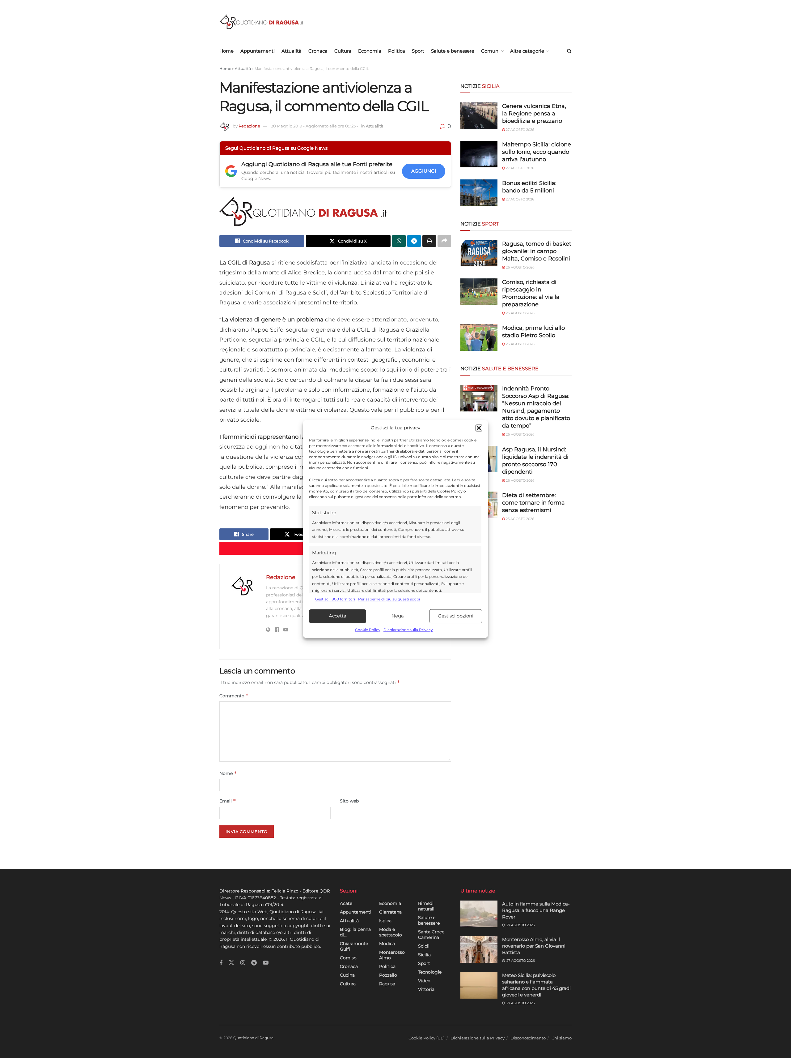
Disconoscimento (528, 1037)
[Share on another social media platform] (444, 241)
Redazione (249, 125)
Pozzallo (388, 975)
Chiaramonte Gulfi (354, 946)
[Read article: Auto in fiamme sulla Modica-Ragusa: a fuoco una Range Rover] (478, 914)
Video (424, 980)
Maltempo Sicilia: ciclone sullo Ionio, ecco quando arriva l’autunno (536, 152)
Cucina (347, 975)
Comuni (490, 51)
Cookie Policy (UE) (426, 1037)
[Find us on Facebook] (220, 962)
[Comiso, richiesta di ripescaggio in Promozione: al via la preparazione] (478, 291)
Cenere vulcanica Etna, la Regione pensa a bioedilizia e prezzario (534, 113)
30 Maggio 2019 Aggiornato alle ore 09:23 (314, 125)
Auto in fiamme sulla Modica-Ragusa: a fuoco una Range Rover (536, 910)
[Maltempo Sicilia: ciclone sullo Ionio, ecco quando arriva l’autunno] (478, 154)
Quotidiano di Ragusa (253, 1037)
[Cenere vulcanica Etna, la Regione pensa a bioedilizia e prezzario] (478, 115)
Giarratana (390, 912)
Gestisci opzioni (455, 616)
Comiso (348, 958)
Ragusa (387, 984)
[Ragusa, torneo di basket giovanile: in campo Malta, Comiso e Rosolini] (478, 253)
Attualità (291, 51)
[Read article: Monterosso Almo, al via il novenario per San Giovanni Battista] (478, 949)
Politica (396, 51)
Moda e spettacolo (390, 932)
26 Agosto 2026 (520, 267)
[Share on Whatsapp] (399, 241)
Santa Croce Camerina (431, 934)
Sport (418, 51)
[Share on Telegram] (414, 241)
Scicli (423, 946)
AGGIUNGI (423, 171)
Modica (387, 943)
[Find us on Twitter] (231, 962)
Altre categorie (527, 51)
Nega (397, 616)
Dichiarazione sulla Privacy (408, 629)
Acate (346, 903)
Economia (369, 51)
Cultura (342, 51)
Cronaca (318, 51)
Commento (234, 696)
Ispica (385, 920)
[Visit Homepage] (261, 22)
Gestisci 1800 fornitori (335, 599)
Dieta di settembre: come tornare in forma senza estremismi (533, 503)
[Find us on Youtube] (266, 962)
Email (227, 801)
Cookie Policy (367, 629)
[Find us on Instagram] (242, 962)
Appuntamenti (257, 51)
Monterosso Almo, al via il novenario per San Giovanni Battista (533, 945)
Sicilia (424, 954)
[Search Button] (569, 51)
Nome (228, 773)
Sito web (349, 801)
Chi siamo (562, 1037)
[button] (479, 428)
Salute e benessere (452, 51)
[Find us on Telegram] (254, 962)
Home (226, 51)
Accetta (337, 616)
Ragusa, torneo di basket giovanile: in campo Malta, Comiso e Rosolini (536, 251)
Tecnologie (430, 972)
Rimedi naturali (426, 906)
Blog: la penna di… (355, 932)
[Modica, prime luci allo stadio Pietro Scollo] (478, 337)
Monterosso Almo (392, 955)
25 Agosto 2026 (519, 519)
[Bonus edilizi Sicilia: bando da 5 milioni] (478, 192)
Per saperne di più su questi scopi (389, 599)
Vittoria (426, 989)
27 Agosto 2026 (519, 129)
